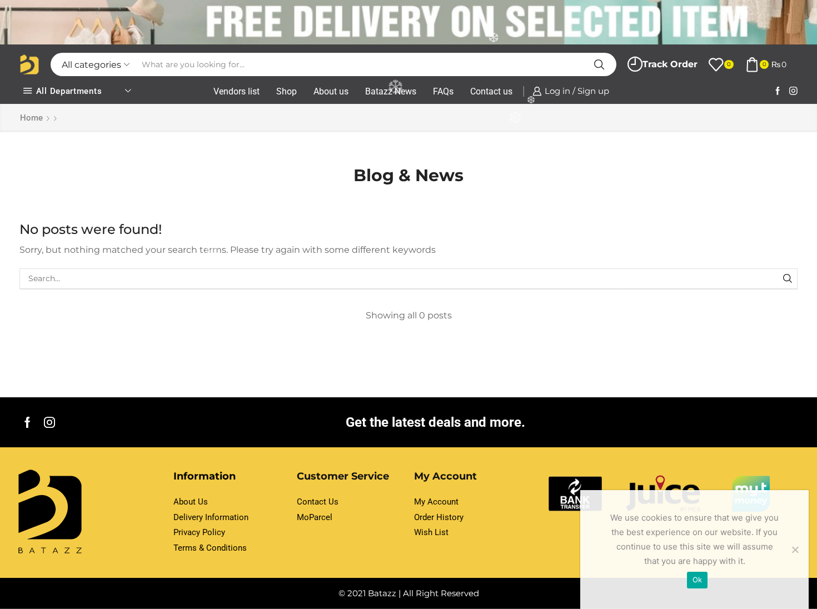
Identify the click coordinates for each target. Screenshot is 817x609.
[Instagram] (793, 91)
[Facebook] (778, 91)
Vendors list (236, 91)
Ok (698, 579)
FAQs (443, 91)
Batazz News (390, 91)
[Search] (787, 278)
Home (31, 118)
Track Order (670, 64)
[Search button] (599, 64)
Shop (286, 91)
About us (330, 91)
